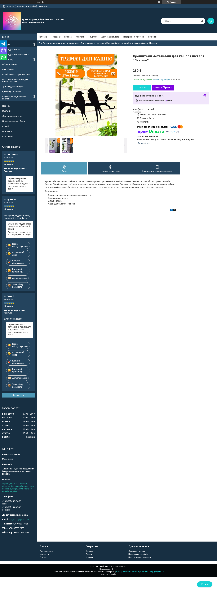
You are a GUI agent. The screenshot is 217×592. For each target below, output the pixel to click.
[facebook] (171, 210)
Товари (54, 37)
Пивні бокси (8, 69)
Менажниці (7, 59)
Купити (142, 87)
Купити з (158, 87)
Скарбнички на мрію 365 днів (16, 74)
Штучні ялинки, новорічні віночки (14, 97)
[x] (174, 210)
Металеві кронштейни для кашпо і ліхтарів (83, 43)
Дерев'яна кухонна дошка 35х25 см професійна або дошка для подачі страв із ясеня (19, 183)
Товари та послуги (51, 43)
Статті (5, 126)
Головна (43, 37)
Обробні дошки (9, 64)
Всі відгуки (18, 395)
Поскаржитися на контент (127, 572)
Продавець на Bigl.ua (108, 569)
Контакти (80, 37)
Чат (207, 584)
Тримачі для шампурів (13, 86)
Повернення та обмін (133, 37)
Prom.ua (123, 566)
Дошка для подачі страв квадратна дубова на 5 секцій (19, 226)
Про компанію (46, 551)
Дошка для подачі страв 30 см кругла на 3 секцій (19, 233)
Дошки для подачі (11, 49)
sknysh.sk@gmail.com (19, 519)
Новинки (152, 37)
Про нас (68, 37)
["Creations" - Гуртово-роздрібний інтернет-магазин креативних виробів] (12, 21)
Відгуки (93, 37)
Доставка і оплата (110, 37)
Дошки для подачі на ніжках (15, 54)
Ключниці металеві (11, 91)
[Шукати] (202, 21)
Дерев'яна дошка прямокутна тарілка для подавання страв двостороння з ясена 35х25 (19, 329)
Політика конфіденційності (140, 557)
